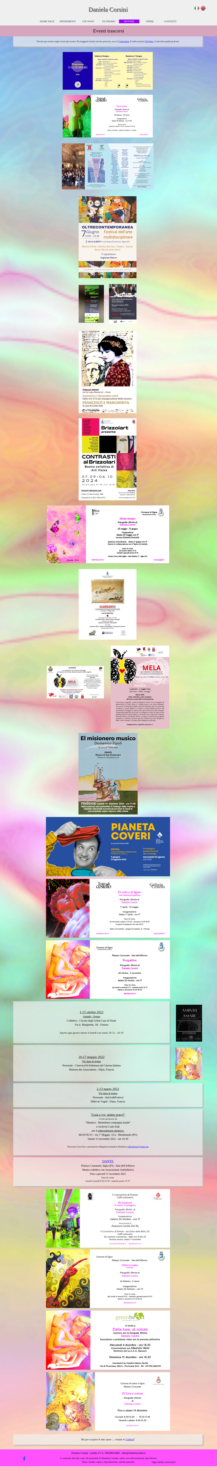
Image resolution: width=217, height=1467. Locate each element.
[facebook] (24, 1458)
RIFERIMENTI (68, 21)
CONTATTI (170, 21)
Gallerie (130, 1439)
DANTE (108, 1161)
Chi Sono (149, 41)
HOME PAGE (47, 21)
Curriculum (124, 41)
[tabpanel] (108, 31)
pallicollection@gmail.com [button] (138, 1147)
